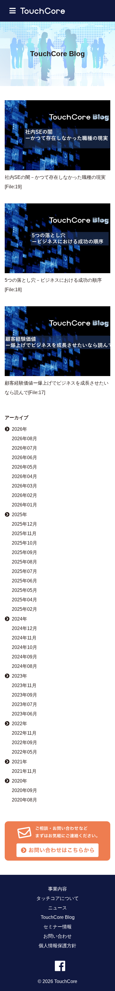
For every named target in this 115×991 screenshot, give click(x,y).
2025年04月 (24, 599)
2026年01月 (24, 505)
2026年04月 (24, 476)
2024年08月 (24, 666)
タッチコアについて (57, 898)
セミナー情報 (57, 926)
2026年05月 (24, 467)
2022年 (19, 723)
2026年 (19, 429)
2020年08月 (24, 800)
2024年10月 (24, 647)
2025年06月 (24, 581)
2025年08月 (24, 562)
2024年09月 (24, 657)
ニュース (57, 908)
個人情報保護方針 (57, 945)
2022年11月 (24, 733)
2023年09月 (24, 695)
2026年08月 (24, 438)
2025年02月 (24, 609)
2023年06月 (24, 714)
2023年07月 (24, 704)
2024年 (19, 618)
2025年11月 (24, 533)
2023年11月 (24, 685)
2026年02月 (24, 495)
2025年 (19, 514)
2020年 (19, 780)
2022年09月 (24, 742)
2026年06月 (24, 457)
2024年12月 (24, 628)
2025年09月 (24, 552)
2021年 (19, 761)
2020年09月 (24, 790)
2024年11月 (24, 638)
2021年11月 (24, 771)
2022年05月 (24, 752)
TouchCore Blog (58, 917)
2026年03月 (24, 486)
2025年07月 (24, 571)
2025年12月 (24, 524)
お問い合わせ (57, 936)
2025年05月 (24, 590)
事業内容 (57, 889)
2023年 (19, 676)
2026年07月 (24, 448)
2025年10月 (24, 543)
